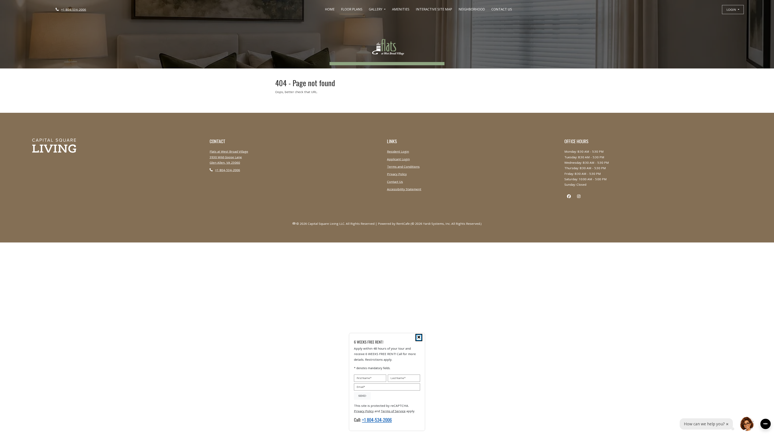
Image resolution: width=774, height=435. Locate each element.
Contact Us (501, 9)
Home (330, 9)
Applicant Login (398, 159)
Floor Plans (351, 9)
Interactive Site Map (434, 9)
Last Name (398, 378)
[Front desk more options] (765, 423)
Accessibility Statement (404, 189)
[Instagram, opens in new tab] (578, 196)
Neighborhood (472, 9)
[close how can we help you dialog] (727, 424)
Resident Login (398, 151)
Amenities (400, 9)
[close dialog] (418, 337)
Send (362, 396)
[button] (733, 9)
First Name (364, 378)
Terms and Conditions (403, 166)
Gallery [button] (376, 9)
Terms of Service (393, 411)
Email (361, 387)
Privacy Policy (397, 174)
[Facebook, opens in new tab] (568, 196)
